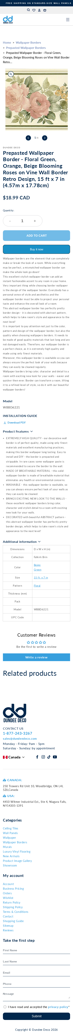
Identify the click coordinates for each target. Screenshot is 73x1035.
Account (8, 884)
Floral (37, 585)
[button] (44, 10)
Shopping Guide (13, 921)
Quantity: (19, 216)
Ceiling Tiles (10, 828)
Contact (8, 916)
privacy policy (58, 1007)
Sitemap (8, 925)
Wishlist (8, 897)
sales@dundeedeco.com (20, 738)
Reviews (8, 930)
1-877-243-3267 (17, 733)
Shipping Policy (13, 907)
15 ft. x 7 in (41, 577)
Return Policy (11, 902)
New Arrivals (11, 856)
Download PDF (17, 422)
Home (7, 42)
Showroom (10, 865)
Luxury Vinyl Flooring (17, 851)
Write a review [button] (36, 657)
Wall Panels (10, 833)
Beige (37, 565)
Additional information (20, 541)
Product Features (16, 431)
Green (37, 569)
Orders (7, 893)
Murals (7, 847)
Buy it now (36, 249)
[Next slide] (44, 138)
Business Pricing (13, 888)
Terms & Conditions (15, 911)
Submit (36, 1016)
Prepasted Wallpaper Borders (26, 47)
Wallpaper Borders (28, 42)
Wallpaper (9, 837)
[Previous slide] (28, 138)
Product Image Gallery (17, 860)
